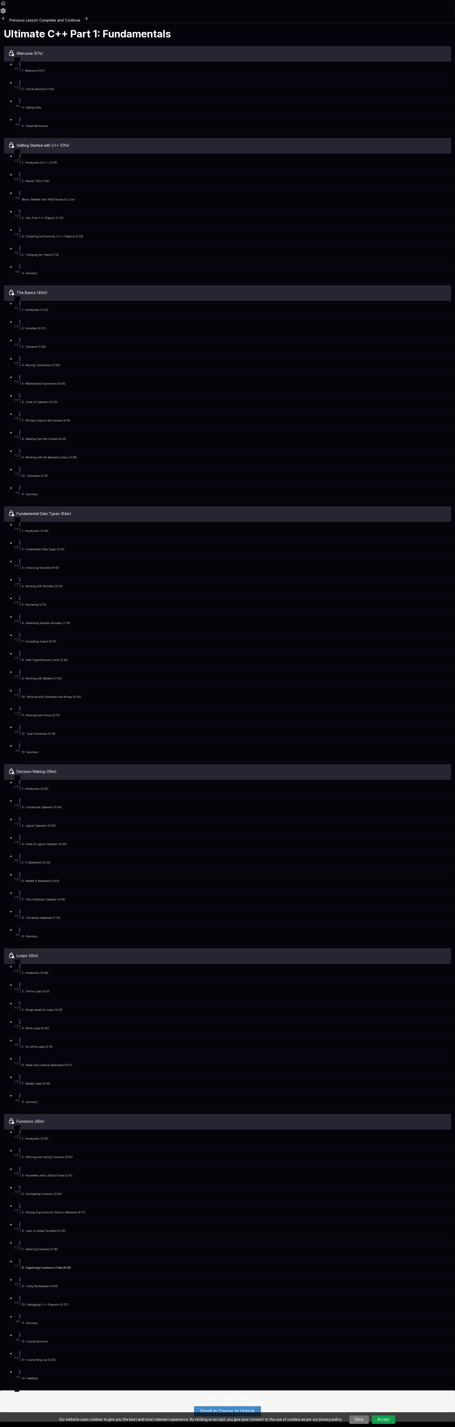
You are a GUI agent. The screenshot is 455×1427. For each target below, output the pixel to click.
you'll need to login (250, 1403)
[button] (3, 5)
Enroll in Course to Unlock (227, 1411)
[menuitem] (3, 12)
